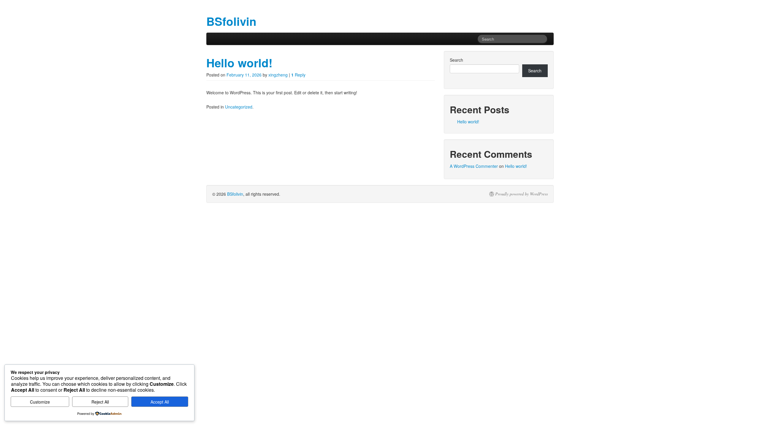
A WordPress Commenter (474, 166)
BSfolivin (235, 194)
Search (456, 60)
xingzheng (278, 75)
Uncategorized (238, 107)
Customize (40, 402)
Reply (298, 75)
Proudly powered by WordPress (521, 194)
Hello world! (239, 63)
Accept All (160, 402)
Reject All (100, 402)
